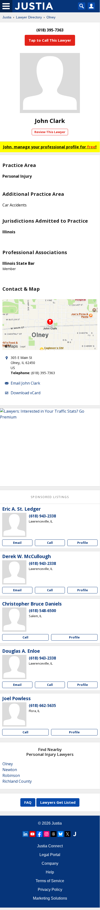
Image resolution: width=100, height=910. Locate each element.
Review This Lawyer (49, 132)
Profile (82, 542)
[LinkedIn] (25, 834)
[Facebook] (39, 834)
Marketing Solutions (50, 898)
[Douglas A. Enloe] (14, 667)
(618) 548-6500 (42, 610)
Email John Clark (25, 383)
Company (50, 863)
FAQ (27, 802)
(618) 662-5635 (42, 705)
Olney (50, 17)
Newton (9, 769)
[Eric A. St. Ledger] (14, 525)
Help (50, 872)
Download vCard (25, 392)
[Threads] (53, 834)
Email (17, 542)
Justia (6, 17)
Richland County (17, 781)
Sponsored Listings (50, 497)
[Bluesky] (60, 834)
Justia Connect (50, 846)
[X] (67, 834)
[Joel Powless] (14, 714)
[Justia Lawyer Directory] (74, 834)
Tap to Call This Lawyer (50, 40)
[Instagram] (46, 834)
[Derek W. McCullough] (14, 572)
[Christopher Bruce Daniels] (14, 619)
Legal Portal (49, 855)
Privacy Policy (50, 889)
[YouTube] (32, 834)
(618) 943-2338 (42, 516)
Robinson (11, 775)
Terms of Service (50, 881)
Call (50, 542)
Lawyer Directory (29, 17)
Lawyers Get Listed (58, 802)
